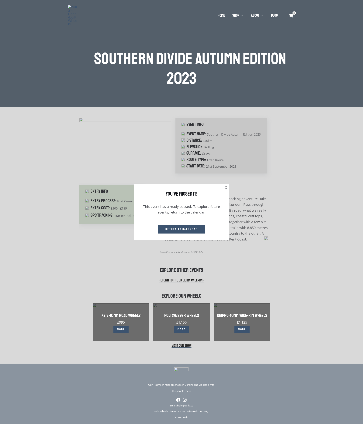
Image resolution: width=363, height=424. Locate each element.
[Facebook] (178, 400)
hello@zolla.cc (185, 405)
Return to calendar (181, 229)
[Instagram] (185, 400)
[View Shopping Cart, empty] (290, 15)
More (121, 329)
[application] (241, 15)
